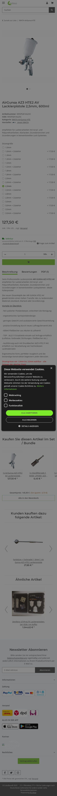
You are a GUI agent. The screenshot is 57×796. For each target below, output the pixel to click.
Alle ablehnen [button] (29, 420)
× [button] (51, 368)
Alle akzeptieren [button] (29, 413)
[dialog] (28, 398)
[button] (28, 426)
